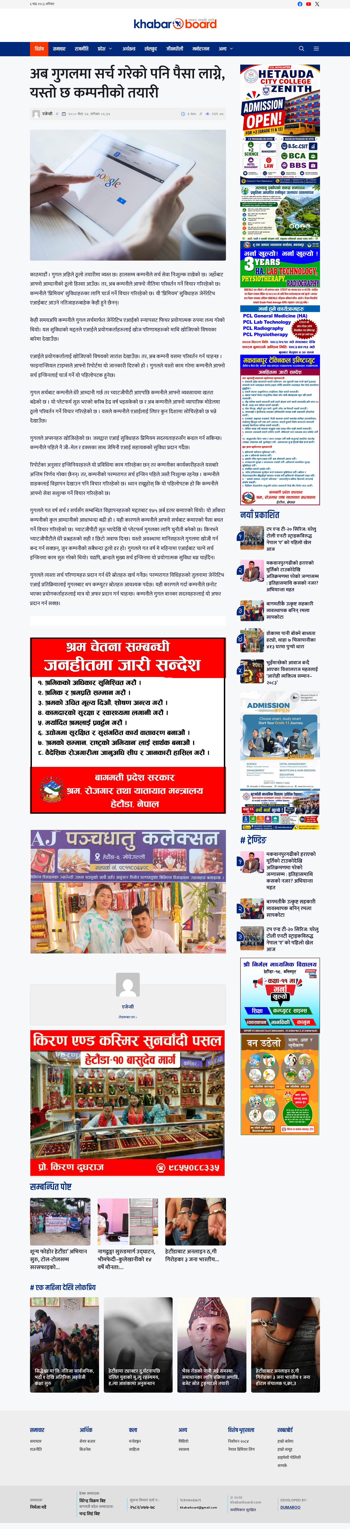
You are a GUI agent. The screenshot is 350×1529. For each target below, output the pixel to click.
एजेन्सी (47, 114)
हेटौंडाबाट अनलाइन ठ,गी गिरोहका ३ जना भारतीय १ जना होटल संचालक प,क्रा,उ (283, 1377)
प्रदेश (101, 49)
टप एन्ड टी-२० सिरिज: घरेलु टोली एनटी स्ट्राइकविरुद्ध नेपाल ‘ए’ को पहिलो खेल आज (291, 539)
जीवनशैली (174, 49)
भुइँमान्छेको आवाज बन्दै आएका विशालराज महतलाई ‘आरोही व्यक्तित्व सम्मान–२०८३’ (292, 673)
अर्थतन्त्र (129, 49)
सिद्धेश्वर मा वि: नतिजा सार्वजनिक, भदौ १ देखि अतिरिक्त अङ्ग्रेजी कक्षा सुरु (64, 1377)
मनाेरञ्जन (201, 49)
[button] (301, 49)
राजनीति (81, 49)
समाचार (59, 49)
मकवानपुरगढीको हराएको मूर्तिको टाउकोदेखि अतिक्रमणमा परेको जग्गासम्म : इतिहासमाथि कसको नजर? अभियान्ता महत (292, 576)
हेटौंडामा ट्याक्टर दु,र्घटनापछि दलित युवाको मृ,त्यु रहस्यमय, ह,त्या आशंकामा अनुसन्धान (134, 1377)
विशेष (39, 49)
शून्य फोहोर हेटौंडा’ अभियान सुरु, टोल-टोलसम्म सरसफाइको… (58, 1259)
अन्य (222, 49)
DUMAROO (290, 1507)
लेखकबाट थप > (128, 1017)
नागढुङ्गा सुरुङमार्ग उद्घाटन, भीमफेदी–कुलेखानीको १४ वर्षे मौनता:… (126, 1259)
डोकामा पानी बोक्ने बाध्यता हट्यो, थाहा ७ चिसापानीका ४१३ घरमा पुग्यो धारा (291, 640)
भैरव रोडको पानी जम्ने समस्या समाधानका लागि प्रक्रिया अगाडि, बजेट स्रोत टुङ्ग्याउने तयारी (210, 1377)
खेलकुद (151, 49)
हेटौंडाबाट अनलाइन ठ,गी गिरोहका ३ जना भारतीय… (192, 1255)
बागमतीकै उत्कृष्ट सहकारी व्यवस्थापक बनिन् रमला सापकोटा (289, 610)
